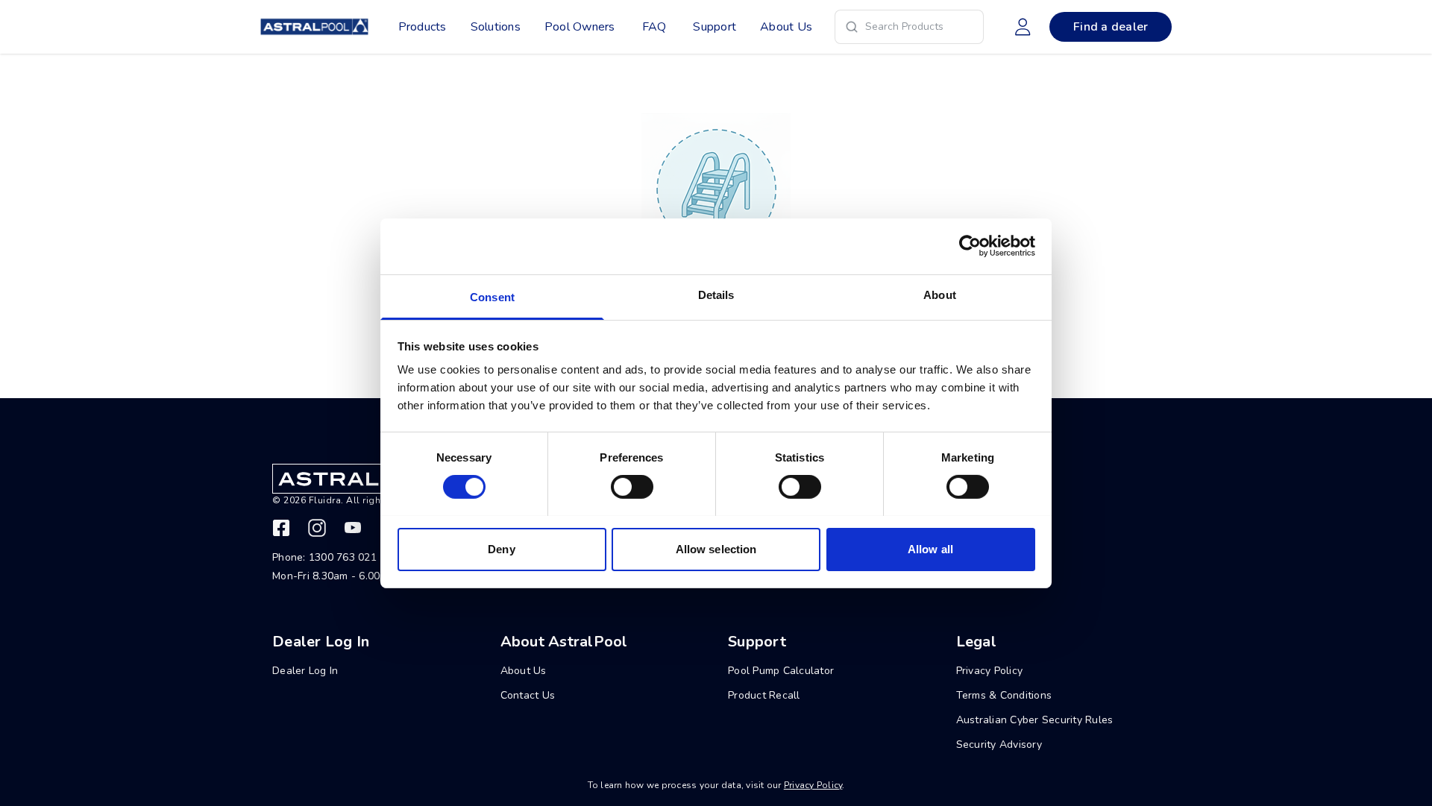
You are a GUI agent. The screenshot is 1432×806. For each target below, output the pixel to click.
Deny (501, 548)
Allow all (930, 548)
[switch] (632, 487)
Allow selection (716, 548)
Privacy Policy (813, 785)
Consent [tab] (492, 296)
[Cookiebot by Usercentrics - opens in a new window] (970, 246)
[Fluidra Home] (314, 26)
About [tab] (939, 294)
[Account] (1022, 27)
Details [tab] (716, 294)
